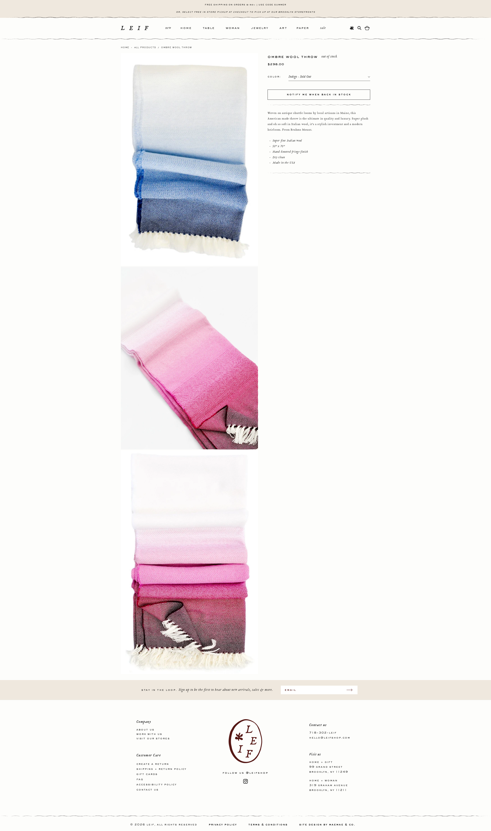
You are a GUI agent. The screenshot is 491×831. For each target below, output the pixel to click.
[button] (191, 28)
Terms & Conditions (268, 824)
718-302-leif (323, 732)
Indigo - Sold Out (299, 77)
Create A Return (152, 764)
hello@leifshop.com (329, 737)
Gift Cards (147, 774)
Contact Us (147, 789)
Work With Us (149, 734)
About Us (145, 729)
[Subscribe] (351, 689)
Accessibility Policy (156, 784)
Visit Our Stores (153, 738)
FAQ (139, 779)
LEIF (150, 824)
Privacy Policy (223, 824)
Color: (274, 77)
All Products (145, 48)
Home (125, 48)
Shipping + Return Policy (161, 769)
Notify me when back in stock (319, 94)
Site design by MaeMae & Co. (327, 824)
